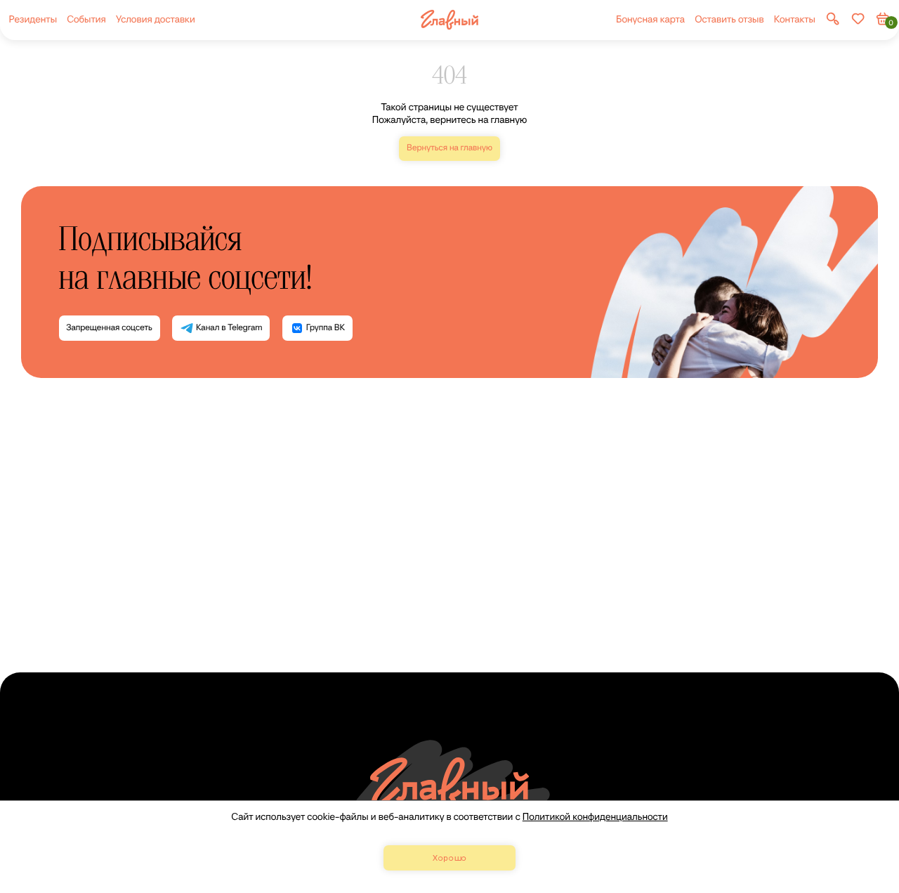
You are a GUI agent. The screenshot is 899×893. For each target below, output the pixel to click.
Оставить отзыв (729, 19)
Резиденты (32, 19)
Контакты (794, 19)
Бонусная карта (650, 19)
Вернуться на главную (449, 148)
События (86, 19)
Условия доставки (155, 19)
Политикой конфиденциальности (595, 817)
